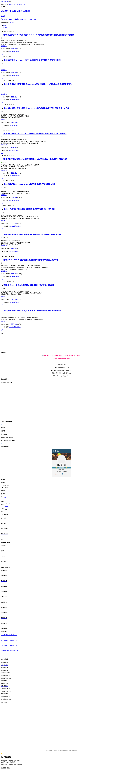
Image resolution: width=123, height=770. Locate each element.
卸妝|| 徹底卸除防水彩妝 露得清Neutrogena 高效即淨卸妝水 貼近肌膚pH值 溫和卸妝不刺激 (37, 84)
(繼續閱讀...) (4, 46)
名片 (4, 28)
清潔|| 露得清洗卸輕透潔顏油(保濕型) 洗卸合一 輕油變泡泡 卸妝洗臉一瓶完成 (32, 311)
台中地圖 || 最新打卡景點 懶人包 (9, 635)
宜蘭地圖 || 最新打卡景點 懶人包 (9, 645)
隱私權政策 (69, 750)
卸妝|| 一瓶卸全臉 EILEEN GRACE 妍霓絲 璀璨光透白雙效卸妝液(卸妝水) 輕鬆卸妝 (34, 134)
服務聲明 (75, 750)
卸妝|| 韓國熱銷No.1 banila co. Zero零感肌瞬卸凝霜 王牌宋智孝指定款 (29, 184)
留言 (16, 48)
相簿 (4, 25)
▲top (2, 54)
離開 (8, 767)
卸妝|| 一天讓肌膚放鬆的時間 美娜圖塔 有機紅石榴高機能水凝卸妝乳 (29, 209)
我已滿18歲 (3, 767)
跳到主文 (3, 16)
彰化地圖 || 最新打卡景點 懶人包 (9, 640)
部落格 (5, 27)
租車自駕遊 (3, 561)
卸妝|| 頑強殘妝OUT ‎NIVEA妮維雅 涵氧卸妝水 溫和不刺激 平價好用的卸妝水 (32, 60)
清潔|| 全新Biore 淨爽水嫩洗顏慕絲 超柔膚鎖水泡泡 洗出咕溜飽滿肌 (28, 285)
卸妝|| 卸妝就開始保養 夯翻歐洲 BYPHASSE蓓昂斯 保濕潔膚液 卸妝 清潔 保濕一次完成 (36, 108)
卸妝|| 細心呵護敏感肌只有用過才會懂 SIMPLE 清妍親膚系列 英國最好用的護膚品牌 (35, 159)
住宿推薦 (3, 556)
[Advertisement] (8, 343)
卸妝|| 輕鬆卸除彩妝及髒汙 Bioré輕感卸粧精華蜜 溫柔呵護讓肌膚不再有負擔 (32, 234)
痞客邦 (12, 48)
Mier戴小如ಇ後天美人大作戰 (15, 11)
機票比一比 (3, 551)
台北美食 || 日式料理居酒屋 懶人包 (9, 651)
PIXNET (50, 750)
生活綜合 (12, 22)
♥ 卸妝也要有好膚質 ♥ (14, 51)
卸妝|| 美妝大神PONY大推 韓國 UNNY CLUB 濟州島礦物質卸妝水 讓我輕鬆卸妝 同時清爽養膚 (38, 35)
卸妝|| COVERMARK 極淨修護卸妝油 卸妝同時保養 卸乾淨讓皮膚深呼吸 (30, 260)
